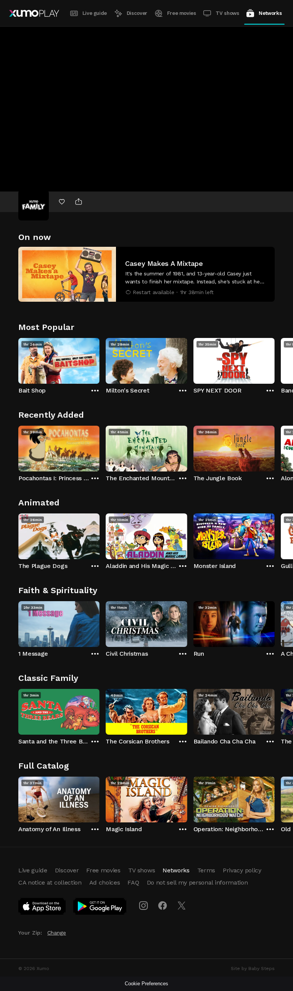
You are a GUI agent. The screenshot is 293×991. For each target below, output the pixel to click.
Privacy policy (242, 870)
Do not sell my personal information (197, 882)
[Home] (34, 13)
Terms (206, 870)
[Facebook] (162, 905)
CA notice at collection (50, 882)
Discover (137, 13)
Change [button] (56, 933)
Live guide (94, 13)
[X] (181, 905)
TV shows (227, 13)
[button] (146, 274)
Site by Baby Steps (253, 968)
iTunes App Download (42, 908)
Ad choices (104, 882)
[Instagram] (143, 905)
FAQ (133, 882)
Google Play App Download (100, 908)
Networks (270, 13)
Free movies (181, 13)
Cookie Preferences (146, 983)
